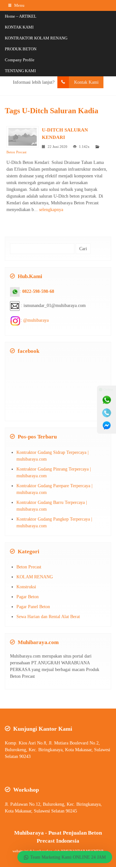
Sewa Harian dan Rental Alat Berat (48, 616)
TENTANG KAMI (20, 70)
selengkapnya (51, 209)
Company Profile (19, 59)
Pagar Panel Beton (33, 606)
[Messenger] (107, 425)
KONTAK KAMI (19, 27)
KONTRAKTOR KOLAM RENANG (36, 38)
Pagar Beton (27, 596)
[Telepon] (107, 413)
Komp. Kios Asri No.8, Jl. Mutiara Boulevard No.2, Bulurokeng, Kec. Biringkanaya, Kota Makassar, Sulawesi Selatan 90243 (57, 750)
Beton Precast (16, 152)
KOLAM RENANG (34, 576)
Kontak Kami (86, 82)
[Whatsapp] (107, 400)
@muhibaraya (36, 320)
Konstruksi (26, 586)
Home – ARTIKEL (20, 16)
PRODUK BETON (20, 49)
